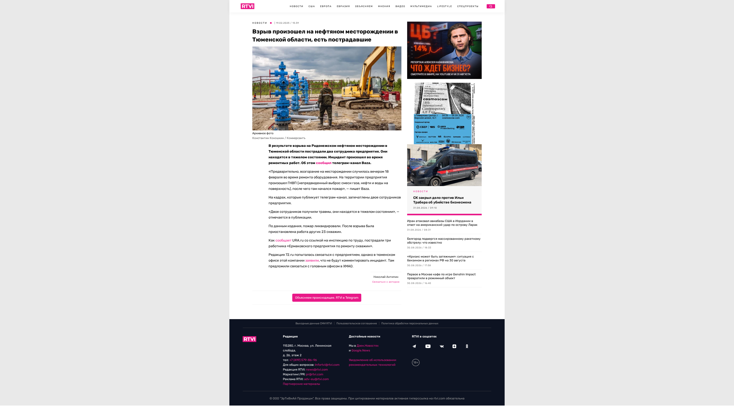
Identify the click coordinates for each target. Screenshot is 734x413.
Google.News (361, 350)
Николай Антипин (385, 277)
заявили (312, 260)
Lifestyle (444, 6)
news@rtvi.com (317, 369)
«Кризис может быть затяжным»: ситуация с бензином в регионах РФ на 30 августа (440, 258)
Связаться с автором (385, 281)
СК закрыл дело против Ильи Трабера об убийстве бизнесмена (442, 200)
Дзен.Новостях (368, 345)
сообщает (283, 240)
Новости (296, 6)
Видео (400, 6)
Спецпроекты (468, 6)
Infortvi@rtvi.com (327, 365)
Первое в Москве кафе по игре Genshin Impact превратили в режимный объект (441, 276)
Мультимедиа (421, 6)
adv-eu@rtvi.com (316, 379)
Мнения (384, 6)
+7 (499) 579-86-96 (303, 360)
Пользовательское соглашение (356, 323)
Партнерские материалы (301, 384)
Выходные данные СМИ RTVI (314, 323)
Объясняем (364, 6)
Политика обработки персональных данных (409, 323)
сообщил (323, 163)
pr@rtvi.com (314, 374)
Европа (326, 6)
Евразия (343, 6)
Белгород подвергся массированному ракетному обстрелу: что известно (444, 240)
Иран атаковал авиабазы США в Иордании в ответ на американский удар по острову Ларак (442, 223)
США (312, 6)
